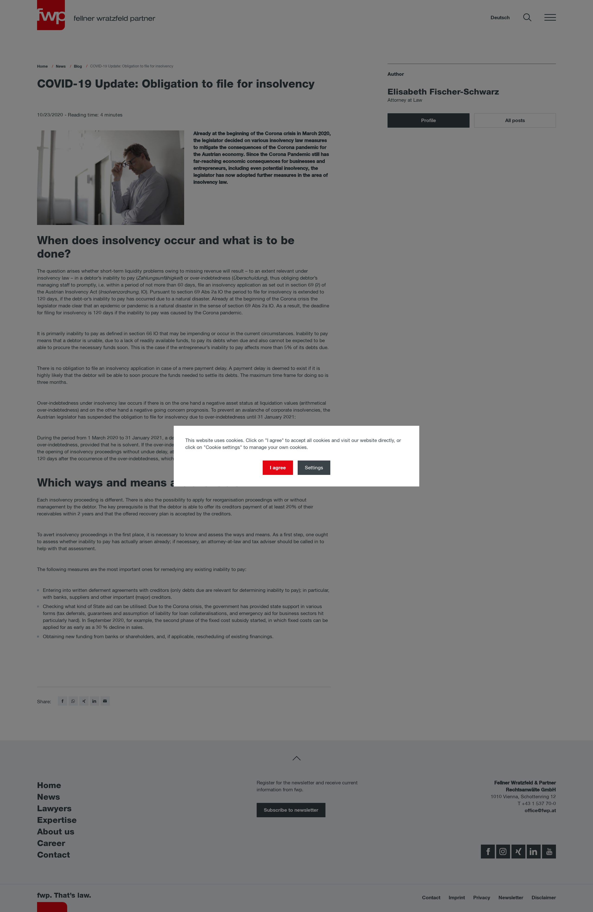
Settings (314, 468)
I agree (278, 468)
